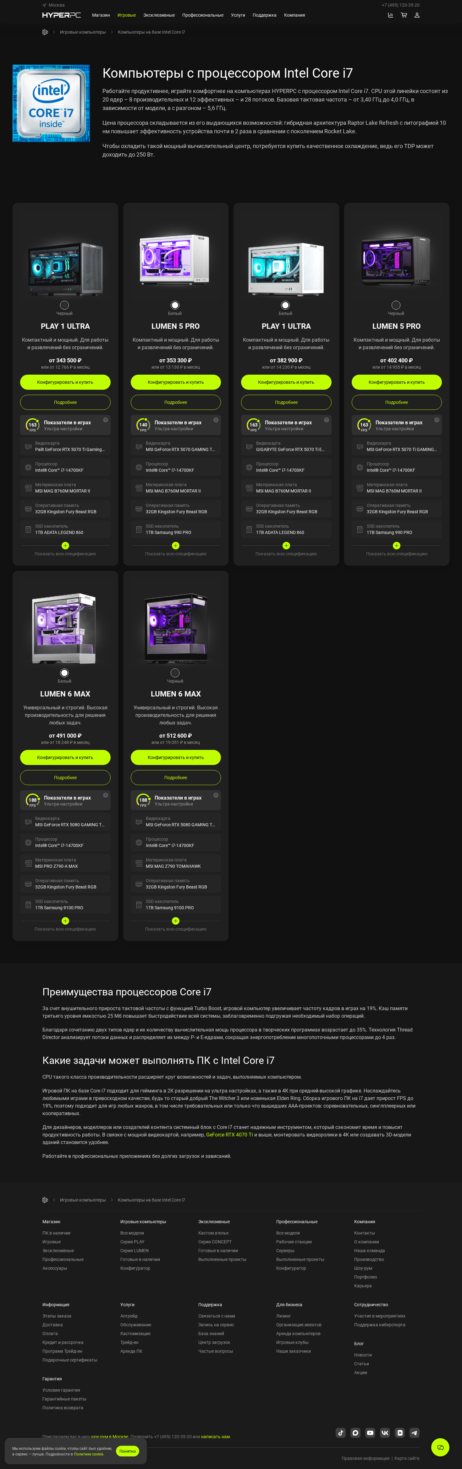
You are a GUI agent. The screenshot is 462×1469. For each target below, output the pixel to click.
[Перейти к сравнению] (390, 15)
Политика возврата (62, 1408)
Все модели (132, 1233)
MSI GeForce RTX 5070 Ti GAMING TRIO (406, 449)
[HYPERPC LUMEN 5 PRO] (176, 254)
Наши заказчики (293, 1351)
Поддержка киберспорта (379, 1325)
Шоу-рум (363, 1268)
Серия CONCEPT (215, 1242)
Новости (363, 1355)
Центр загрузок (214, 1342)
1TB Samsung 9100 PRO (59, 908)
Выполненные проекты (222, 1259)
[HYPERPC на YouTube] (370, 1432)
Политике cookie (88, 1453)
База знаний (211, 1333)
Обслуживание (135, 1325)
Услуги (127, 1304)
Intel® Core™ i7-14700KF (59, 470)
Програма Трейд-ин (62, 1351)
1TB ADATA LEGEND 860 (59, 532)
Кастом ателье (213, 1233)
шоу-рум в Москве (109, 1436)
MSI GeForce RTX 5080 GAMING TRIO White (78, 825)
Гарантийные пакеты (64, 1399)
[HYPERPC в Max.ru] (355, 1432)
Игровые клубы (292, 1342)
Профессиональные (63, 1259)
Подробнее (65, 402)
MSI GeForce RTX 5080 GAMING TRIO (182, 825)
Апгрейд (128, 1316)
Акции (360, 1372)
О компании (366, 1242)
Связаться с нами (216, 1316)
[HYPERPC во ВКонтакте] (385, 1432)
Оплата (50, 1333)
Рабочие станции (294, 1242)
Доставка (52, 1325)
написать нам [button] (215, 1436)
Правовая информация (366, 1458)
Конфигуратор (135, 1268)
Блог (359, 1343)
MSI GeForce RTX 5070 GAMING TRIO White (188, 449)
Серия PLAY (132, 1242)
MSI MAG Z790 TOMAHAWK (173, 866)
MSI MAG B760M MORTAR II (62, 491)
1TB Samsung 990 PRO (168, 532)
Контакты (364, 1233)
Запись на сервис (216, 1325)
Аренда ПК (131, 1351)
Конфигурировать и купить (65, 382)
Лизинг (283, 1316)
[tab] (64, 305)
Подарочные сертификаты (69, 1360)
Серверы (285, 1250)
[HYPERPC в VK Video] (400, 1432)
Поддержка (210, 1304)
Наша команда (369, 1250)
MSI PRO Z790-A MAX (56, 866)
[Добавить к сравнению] (107, 213)
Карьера (363, 1286)
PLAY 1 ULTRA (65, 326)
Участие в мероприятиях (379, 1316)
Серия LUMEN (134, 1250)
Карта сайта (407, 1458)
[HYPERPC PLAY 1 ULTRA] (65, 254)
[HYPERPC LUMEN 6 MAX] (65, 622)
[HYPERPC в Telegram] (415, 1432)
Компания (364, 1221)
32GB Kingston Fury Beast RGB (65, 511)
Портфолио (365, 1277)
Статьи (361, 1364)
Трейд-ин (129, 1342)
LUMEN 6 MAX (65, 694)
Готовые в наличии (140, 1259)
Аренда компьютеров (298, 1333)
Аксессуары (54, 1268)
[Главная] (45, 32)
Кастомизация (135, 1333)
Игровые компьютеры (83, 32)
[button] (53, 5)
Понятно (127, 1451)
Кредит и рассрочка (63, 1342)
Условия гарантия (61, 1390)
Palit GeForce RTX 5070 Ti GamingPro (72, 449)
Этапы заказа (56, 1316)
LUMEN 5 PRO (175, 326)
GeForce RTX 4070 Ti (229, 1134)
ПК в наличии (56, 1233)
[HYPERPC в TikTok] (341, 1432)
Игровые (51, 1242)
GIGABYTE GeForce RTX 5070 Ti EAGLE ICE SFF (302, 449)
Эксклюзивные (58, 1250)
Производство (369, 1259)
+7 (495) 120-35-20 (401, 5)
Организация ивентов (299, 1325)
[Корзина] (404, 15)
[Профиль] (417, 15)
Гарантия (52, 1379)
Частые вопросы (215, 1351)
